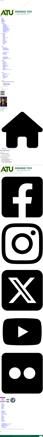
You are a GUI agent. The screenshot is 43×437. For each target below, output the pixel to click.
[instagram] (22, 266)
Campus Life (3, 407)
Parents (2, 46)
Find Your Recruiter (5, 27)
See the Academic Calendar (6, 57)
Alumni (2, 72)
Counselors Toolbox (5, 29)
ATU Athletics (4, 31)
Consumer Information (4, 426)
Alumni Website (4, 73)
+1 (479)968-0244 (2, 108)
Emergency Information (4, 414)
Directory (4, 40)
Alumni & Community (4, 413)
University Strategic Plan (5, 76)
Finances (4, 39)
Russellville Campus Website (6, 83)
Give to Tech (3, 421)
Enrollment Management (5, 66)
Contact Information (2, 95)
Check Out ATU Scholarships (6, 28)
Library (4, 36)
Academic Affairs (5, 64)
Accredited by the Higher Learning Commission (7, 423)
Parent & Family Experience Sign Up (7, 58)
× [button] (42, 435)
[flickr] (22, 396)
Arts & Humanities (4, 148)
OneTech (4, 34)
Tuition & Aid (3, 405)
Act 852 (2, 419)
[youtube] (22, 349)
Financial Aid (4, 38)
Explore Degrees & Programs (6, 49)
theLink (4, 35)
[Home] (22, 147)
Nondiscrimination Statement (5, 425)
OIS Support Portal (5, 68)
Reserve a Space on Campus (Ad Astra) (7, 69)
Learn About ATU (5, 25)
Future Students (3, 411)
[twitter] (22, 313)
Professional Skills (5, 26)
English (40, 436)
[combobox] (40, 436)
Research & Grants (5, 63)
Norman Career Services (5, 37)
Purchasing (4, 67)
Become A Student (5, 24)
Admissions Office (5, 54)
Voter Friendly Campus (4, 427)
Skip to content (1, 0)
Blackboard (3, 418)
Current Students (3, 33)
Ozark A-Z (3, 416)
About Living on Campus (5, 48)
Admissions (3, 404)
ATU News (4, 43)
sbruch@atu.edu (6, 108)
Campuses (3, 80)
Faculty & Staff (3, 412)
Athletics (4, 74)
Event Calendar (4, 41)
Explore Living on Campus (6, 30)
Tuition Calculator (5, 52)
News (2, 408)
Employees (3, 60)
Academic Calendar (5, 42)
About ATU (3, 406)
